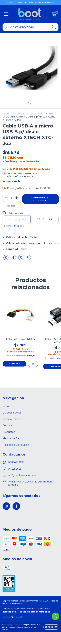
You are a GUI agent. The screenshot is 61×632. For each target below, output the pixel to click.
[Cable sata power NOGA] (33, 364)
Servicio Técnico (12, 419)
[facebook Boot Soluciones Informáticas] (16, 506)
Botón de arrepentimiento (34, 611)
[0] (54, 14)
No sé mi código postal (13, 225)
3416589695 (14, 468)
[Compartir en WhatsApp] (5, 257)
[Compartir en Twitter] (21, 258)
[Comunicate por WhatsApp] (55, 616)
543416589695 (16, 462)
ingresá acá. (9, 611)
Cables (50, 113)
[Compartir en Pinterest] (28, 258)
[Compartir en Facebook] (14, 258)
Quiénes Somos (12, 412)
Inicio (6, 113)
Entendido (51, 627)
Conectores (36, 113)
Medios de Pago (12, 438)
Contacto (8, 425)
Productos (9, 431)
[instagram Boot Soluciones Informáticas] (6, 506)
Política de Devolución (16, 444)
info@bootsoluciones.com (23, 475)
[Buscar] (54, 27)
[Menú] (6, 14)
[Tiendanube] (13, 617)
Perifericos (19, 113)
